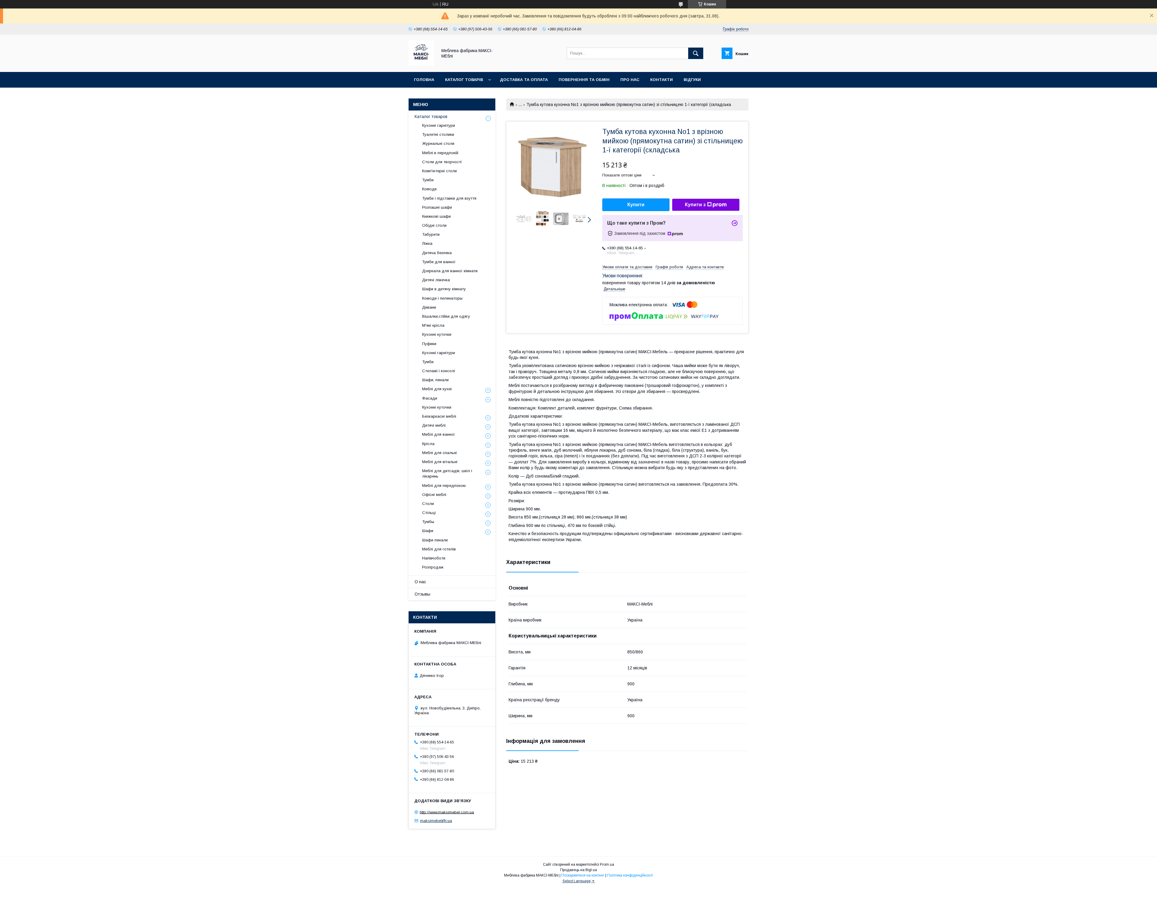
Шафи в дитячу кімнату (444, 289)
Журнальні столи (438, 143)
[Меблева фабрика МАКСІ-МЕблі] (421, 64)
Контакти (661, 79)
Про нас (629, 79)
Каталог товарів (464, 79)
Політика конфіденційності (630, 875)
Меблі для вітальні (439, 462)
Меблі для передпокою (444, 485)
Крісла (428, 443)
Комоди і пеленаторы (442, 298)
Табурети (431, 234)
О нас (420, 581)
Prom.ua (607, 864)
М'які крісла (433, 325)
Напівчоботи (433, 558)
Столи (428, 503)
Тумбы (428, 521)
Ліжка (427, 243)
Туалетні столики (438, 134)
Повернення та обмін (584, 79)
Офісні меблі (434, 494)
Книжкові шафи (436, 216)
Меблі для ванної (438, 434)
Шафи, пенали (435, 380)
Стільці (429, 512)
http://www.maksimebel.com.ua (447, 812)
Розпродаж (433, 567)
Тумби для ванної (439, 262)
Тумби (428, 180)
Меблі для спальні (439, 452)
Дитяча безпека (437, 253)
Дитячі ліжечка (436, 280)
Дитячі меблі (434, 425)
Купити (635, 204)
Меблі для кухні (437, 389)
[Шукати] (695, 53)
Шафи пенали (435, 540)
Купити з (695, 204)
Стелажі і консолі (438, 371)
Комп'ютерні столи (439, 171)
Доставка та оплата (524, 79)
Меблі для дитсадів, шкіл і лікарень (447, 473)
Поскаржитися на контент (582, 875)
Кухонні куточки (436, 334)
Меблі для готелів (439, 549)
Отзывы (422, 594)
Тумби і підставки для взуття (449, 198)
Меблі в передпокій (440, 153)
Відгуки (692, 79)
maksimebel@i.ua (436, 820)
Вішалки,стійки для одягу (446, 316)
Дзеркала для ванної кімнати (450, 271)
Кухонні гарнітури (438, 125)
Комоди (429, 189)
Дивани (429, 307)
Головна (424, 79)
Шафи (427, 530)
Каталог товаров (431, 116)
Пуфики (429, 343)
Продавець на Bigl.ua (578, 870)
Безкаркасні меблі (439, 416)
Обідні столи (434, 225)
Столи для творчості (442, 162)
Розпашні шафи (437, 207)
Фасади (429, 398)
